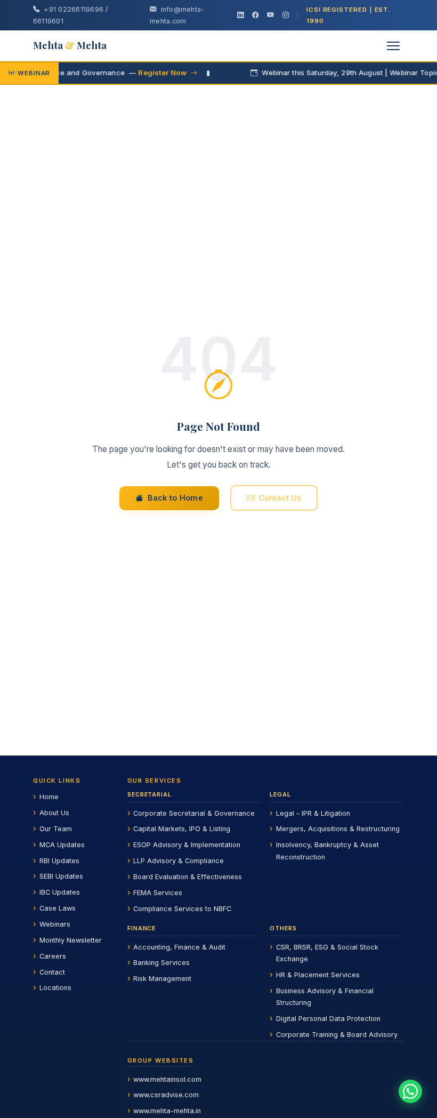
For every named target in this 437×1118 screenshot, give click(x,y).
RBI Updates (59, 861)
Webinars (54, 924)
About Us (54, 813)
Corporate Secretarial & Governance (194, 813)
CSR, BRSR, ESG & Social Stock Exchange (327, 953)
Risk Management (162, 979)
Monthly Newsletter (70, 940)
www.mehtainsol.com (167, 1079)
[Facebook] (255, 15)
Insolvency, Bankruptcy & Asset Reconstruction (327, 850)
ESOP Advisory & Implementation (186, 845)
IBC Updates (59, 892)
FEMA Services (157, 893)
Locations (55, 988)
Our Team (55, 829)
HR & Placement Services (318, 975)
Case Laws (57, 908)
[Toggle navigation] (393, 45)
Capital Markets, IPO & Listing (181, 829)
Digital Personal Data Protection (328, 1019)
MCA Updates (62, 845)
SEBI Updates (61, 876)
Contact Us (279, 497)
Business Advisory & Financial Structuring (325, 997)
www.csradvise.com (166, 1095)
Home (49, 797)
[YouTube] (270, 15)
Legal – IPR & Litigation (313, 813)
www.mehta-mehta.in (167, 1111)
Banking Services (161, 963)
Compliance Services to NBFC (182, 909)
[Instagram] (285, 15)
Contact (52, 972)
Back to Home (175, 497)
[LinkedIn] (240, 15)
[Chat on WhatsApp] (410, 1091)
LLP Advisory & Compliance (178, 861)
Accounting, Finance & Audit (179, 947)
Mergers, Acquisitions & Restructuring (338, 829)
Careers (52, 956)
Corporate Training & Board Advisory (337, 1035)
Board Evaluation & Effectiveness (187, 877)
